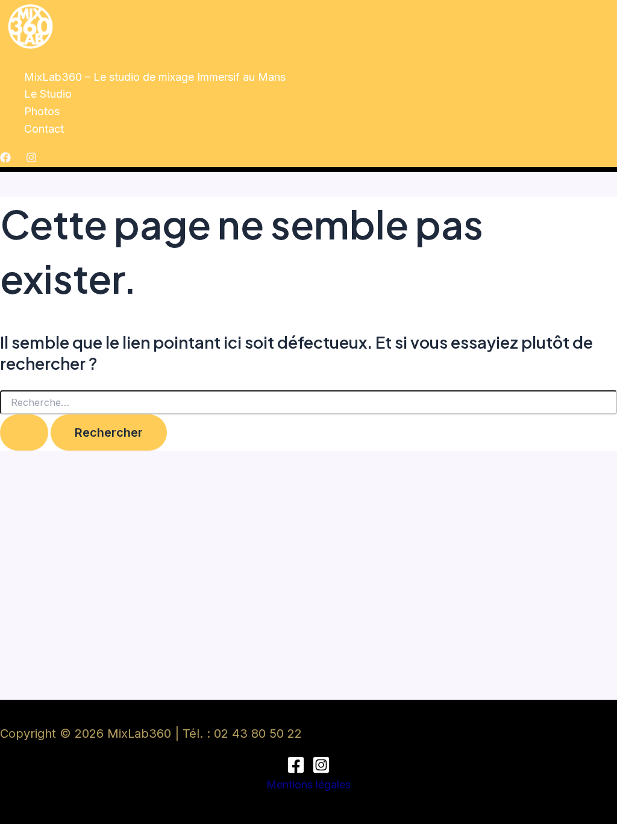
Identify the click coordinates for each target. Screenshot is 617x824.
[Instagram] (31, 159)
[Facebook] (5, 159)
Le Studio (48, 93)
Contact (44, 128)
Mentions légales (308, 784)
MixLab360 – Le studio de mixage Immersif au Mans (155, 77)
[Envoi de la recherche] (24, 432)
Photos (42, 111)
